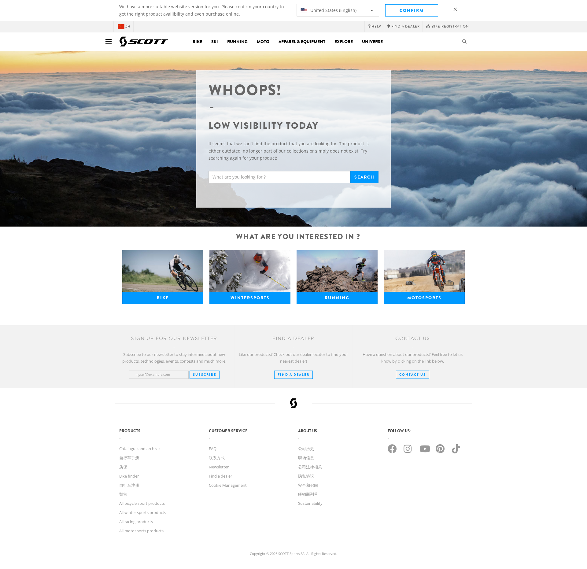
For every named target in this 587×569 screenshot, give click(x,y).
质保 (123, 467)
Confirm (412, 10)
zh (127, 26)
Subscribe (204, 374)
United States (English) (332, 10)
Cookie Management (228, 485)
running (337, 298)
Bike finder (129, 476)
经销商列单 (308, 494)
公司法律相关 (310, 467)
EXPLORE (343, 42)
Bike (197, 42)
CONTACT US (412, 374)
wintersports (250, 298)
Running (237, 42)
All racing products (136, 521)
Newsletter (219, 467)
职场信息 (306, 457)
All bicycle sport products (142, 503)
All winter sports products (142, 512)
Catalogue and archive (139, 448)
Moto (263, 42)
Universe (372, 42)
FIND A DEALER (293, 374)
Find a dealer (220, 476)
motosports (424, 298)
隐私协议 (306, 476)
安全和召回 (308, 485)
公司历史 (306, 448)
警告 (123, 494)
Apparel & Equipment (302, 42)
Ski (214, 42)
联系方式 (217, 457)
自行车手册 (129, 457)
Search (364, 177)
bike (163, 298)
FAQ (212, 448)
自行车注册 (129, 485)
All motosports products (141, 531)
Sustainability (310, 503)
